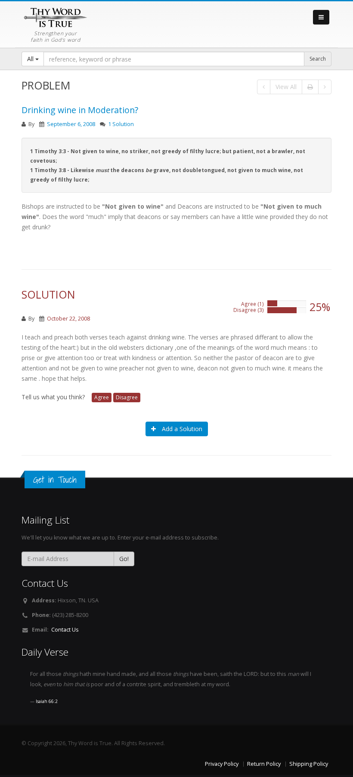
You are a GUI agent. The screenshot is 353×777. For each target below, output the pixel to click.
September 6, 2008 (71, 124)
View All (286, 87)
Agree (101, 397)
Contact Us (65, 629)
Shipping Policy (308, 764)
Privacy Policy (221, 764)
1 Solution (121, 124)
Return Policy (264, 764)
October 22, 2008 (68, 318)
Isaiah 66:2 (47, 701)
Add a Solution (181, 429)
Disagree (127, 397)
